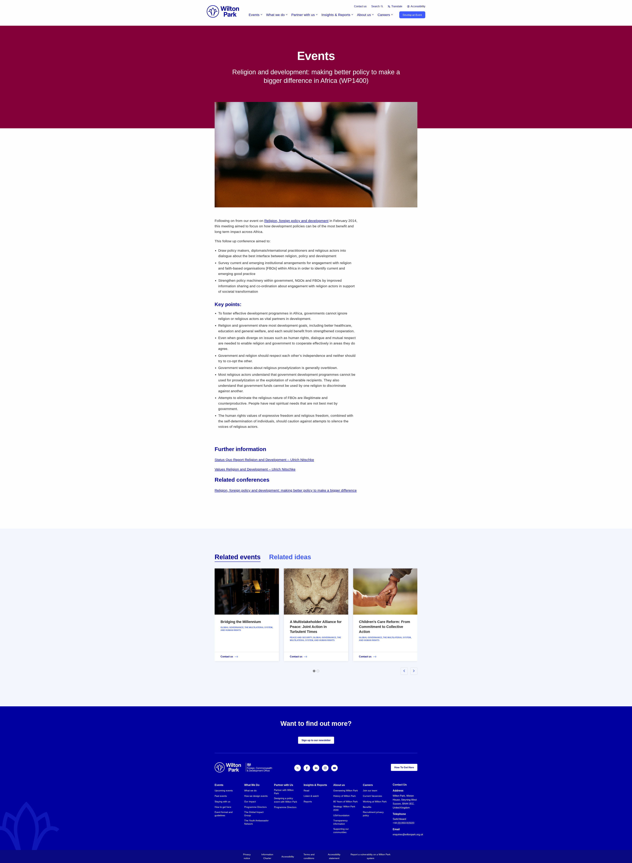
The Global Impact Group (253, 814)
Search (375, 6)
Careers (384, 15)
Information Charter (267, 856)
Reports (308, 801)
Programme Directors (255, 807)
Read (306, 790)
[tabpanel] (316, 620)
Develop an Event (412, 15)
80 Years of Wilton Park (345, 801)
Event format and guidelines (224, 814)
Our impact (250, 801)
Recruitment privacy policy (373, 814)
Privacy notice (247, 856)
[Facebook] (306, 768)
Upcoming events (224, 790)
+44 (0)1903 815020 (403, 822)
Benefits (367, 807)
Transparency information (340, 822)
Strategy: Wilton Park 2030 (344, 808)
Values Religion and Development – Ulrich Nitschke (255, 469)
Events (254, 15)
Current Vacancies (372, 796)
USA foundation (341, 815)
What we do (275, 15)
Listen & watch (311, 796)
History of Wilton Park (344, 796)
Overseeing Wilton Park (345, 790)
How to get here (223, 807)
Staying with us (222, 801)
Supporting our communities (341, 831)
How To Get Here (404, 767)
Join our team (370, 790)
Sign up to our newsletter (316, 740)
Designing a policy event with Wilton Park (285, 800)
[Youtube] (334, 768)
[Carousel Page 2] (318, 671)
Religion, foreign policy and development (296, 221)
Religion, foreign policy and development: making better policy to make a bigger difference (286, 490)
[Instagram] (325, 768)
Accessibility (418, 6)
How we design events (256, 796)
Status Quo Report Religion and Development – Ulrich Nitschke (264, 460)
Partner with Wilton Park (284, 792)
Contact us (360, 6)
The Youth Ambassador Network (256, 822)
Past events (221, 796)
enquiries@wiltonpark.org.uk (408, 834)
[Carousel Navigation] (405, 671)
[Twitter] (297, 768)
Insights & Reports (335, 15)
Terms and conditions (309, 856)
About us (364, 15)
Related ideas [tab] (290, 557)
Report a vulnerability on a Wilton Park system (370, 856)
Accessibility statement (334, 856)
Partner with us (303, 15)
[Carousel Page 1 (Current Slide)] (314, 671)
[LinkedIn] (316, 768)
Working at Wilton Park (375, 801)
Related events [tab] (238, 557)
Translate (396, 6)
